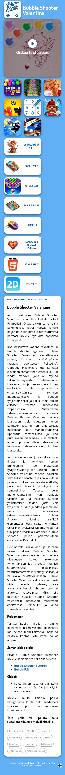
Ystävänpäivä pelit (36, 750)
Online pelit (14, 737)
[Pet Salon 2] (52, 107)
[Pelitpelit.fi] (8, 15)
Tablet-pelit (46, 744)
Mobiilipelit (30, 744)
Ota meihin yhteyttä (46, 763)
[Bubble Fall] (32, 87)
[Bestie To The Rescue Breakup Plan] (52, 87)
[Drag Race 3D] (32, 127)
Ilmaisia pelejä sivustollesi (22, 763)
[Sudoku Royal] (32, 107)
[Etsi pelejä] (16, 15)
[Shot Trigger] (12, 127)
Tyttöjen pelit (15, 750)
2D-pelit (30, 731)
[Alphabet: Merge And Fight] (12, 107)
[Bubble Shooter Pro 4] (12, 87)
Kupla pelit (44, 299)
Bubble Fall (21, 669)
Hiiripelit (44, 731)
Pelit (9, 299)
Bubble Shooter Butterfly (30, 666)
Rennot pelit (19, 299)
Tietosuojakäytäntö (32, 765)
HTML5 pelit (31, 737)
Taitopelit (32, 299)
